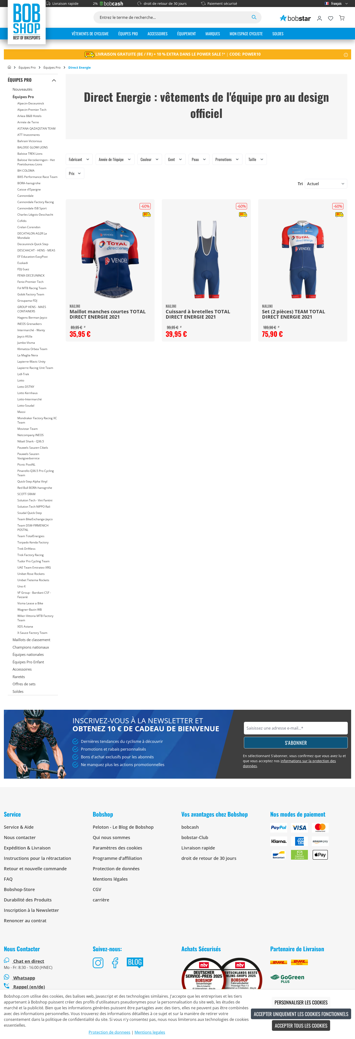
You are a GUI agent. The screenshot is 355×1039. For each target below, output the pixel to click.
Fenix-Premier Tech (30, 282)
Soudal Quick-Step (29, 513)
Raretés (19, 676)
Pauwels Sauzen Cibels (32, 448)
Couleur (146, 159)
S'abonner (296, 742)
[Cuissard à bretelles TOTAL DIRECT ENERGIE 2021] (206, 259)
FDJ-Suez (23, 269)
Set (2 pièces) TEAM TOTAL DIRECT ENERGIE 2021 (293, 314)
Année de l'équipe (112, 159)
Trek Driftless (26, 549)
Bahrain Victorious (29, 141)
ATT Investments (28, 135)
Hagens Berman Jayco (32, 317)
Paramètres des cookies (117, 848)
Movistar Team (27, 429)
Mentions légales (110, 879)
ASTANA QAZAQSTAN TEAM (36, 128)
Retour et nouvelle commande (35, 868)
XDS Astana (25, 626)
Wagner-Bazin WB (29, 609)
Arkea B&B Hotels (29, 116)
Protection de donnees (109, 1032)
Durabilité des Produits (28, 900)
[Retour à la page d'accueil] (27, 21)
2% (95, 3)
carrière (101, 900)
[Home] (9, 67)
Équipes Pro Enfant (28, 661)
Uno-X (21, 586)
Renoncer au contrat (25, 920)
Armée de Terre (28, 122)
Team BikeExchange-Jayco (35, 519)
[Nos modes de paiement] (310, 843)
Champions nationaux (31, 647)
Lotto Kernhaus (27, 393)
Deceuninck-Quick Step (32, 244)
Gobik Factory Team (30, 294)
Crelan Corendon (28, 227)
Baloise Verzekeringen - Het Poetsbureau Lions (36, 162)
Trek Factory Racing (30, 555)
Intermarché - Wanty (31, 330)
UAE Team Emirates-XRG (34, 567)
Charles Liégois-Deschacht (35, 214)
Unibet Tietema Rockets (33, 580)
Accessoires (22, 669)
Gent (172, 159)
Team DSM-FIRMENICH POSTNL (33, 527)
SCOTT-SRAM (26, 494)
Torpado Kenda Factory (33, 542)
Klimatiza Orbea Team (32, 349)
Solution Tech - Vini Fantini (34, 500)
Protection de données (116, 868)
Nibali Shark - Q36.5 (30, 441)
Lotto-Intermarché (29, 399)
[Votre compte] (319, 17)
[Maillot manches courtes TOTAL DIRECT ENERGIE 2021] (110, 259)
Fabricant (76, 159)
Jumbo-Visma (26, 343)
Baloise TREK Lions (30, 154)
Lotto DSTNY (25, 387)
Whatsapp (23, 978)
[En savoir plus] (345, 54)
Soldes (18, 691)
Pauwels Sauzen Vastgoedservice (28, 456)
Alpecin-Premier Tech (31, 110)
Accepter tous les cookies (301, 1025)
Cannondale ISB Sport (32, 208)
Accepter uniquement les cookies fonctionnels (301, 1013)
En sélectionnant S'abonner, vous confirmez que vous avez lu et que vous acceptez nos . (294, 761)
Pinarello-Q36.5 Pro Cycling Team (35, 473)
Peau (196, 159)
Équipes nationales (28, 654)
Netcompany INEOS (30, 435)
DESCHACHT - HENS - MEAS (36, 250)
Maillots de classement (31, 639)
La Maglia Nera (27, 355)
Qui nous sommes (111, 837)
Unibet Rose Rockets (31, 574)
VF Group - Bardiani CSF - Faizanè (34, 595)
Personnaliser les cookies (301, 1002)
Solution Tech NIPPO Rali (33, 507)
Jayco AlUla (24, 336)
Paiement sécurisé (222, 3)
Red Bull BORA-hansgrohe (34, 488)
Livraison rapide (65, 3)
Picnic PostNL (26, 464)
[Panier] (341, 17)
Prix (72, 173)
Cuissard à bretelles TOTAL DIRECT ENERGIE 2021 (198, 314)
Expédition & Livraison (27, 848)
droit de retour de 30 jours (165, 3)
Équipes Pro (20, 80)
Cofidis (22, 221)
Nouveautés (22, 89)
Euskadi (22, 263)
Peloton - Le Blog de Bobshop (123, 827)
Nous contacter (20, 837)
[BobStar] (295, 17)
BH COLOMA (26, 170)
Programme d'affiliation (117, 858)
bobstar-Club (194, 837)
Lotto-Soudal (25, 405)
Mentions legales (150, 1032)
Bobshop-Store (19, 889)
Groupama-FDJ (27, 301)
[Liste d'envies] (330, 17)
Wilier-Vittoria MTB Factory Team (35, 618)
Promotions (224, 159)
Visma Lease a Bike (30, 603)
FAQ (8, 879)
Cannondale (25, 196)
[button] (54, 80)
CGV (97, 889)
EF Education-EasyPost (32, 257)
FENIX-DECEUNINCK (30, 275)
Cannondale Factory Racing (35, 202)
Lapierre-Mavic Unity (31, 361)
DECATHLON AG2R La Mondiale (32, 235)
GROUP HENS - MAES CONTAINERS (31, 309)
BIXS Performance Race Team (37, 177)
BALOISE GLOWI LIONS (32, 147)
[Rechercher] (254, 17)
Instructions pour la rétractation (37, 858)
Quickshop (110, 270)
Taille (252, 159)
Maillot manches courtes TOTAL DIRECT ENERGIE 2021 (108, 314)
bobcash (190, 827)
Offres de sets (24, 683)
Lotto (20, 380)
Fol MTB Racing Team (31, 288)
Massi (21, 412)
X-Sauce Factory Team (32, 633)
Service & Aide (19, 827)
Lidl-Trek (23, 374)
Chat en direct (28, 961)
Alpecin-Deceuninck (30, 103)
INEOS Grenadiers (29, 324)
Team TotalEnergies (30, 536)
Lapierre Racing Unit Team (35, 368)
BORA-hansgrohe (29, 183)
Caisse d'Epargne (29, 189)
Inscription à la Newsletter (31, 910)
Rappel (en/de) (28, 987)
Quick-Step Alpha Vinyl (32, 481)
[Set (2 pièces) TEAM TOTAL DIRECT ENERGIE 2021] (302, 259)
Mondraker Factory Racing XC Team (37, 420)
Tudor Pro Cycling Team (33, 561)
